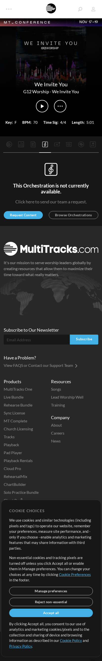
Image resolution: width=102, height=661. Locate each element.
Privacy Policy (20, 646)
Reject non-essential (51, 602)
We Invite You (65, 91)
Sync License (14, 412)
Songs (56, 389)
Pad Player (13, 452)
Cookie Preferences (75, 574)
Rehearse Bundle (18, 405)
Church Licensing (18, 428)
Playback (11, 444)
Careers (57, 433)
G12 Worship (36, 91)
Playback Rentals (18, 460)
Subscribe (84, 339)
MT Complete (15, 420)
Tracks (9, 436)
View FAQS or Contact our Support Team (39, 365)
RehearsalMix (15, 476)
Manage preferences (51, 591)
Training (58, 405)
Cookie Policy (71, 640)
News (56, 441)
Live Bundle (14, 397)
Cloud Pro (12, 468)
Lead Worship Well (67, 397)
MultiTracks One (18, 389)
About (56, 425)
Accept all (51, 613)
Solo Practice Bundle (21, 492)
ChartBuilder (15, 484)
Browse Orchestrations (73, 215)
